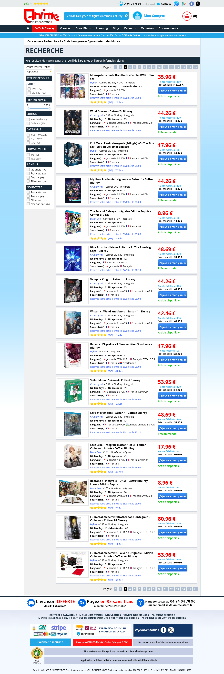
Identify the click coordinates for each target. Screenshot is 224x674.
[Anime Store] (41, 16)
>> (195, 67)
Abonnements (168, 28)
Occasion (147, 28)
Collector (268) (38, 123)
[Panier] (187, 16)
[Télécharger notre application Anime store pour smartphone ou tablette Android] (184, 3)
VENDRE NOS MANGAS (136, 615)
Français (38, 173)
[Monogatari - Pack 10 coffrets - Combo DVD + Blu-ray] (72, 87)
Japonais (39, 169)
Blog (116, 28)
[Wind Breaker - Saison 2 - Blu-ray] (72, 123)
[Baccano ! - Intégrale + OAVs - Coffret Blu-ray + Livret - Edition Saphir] (72, 492)
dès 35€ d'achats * (57, 35)
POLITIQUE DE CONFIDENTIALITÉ (89, 617)
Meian (171, 642)
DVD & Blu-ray (45, 28)
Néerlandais (40, 204)
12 (171, 67)
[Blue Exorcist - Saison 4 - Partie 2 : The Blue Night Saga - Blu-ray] (72, 259)
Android (132, 660)
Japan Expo (122, 651)
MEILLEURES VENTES (91, 615)
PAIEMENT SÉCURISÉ (163, 615)
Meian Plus (182, 642)
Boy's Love (161, 642)
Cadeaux (130, 28)
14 (183, 67)
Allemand (39, 181)
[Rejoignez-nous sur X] (198, 3)
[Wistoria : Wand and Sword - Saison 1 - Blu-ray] (72, 323)
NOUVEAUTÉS (113, 615)
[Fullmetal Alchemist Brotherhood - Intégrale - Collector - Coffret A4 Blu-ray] (72, 528)
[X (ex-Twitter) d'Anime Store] (171, 630)
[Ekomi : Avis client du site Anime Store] (37, 658)
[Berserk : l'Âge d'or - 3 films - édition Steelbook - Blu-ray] (72, 356)
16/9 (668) (36, 158)
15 (189, 67)
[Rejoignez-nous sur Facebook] (191, 3)
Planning (102, 28)
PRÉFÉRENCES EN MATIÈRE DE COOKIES (164, 617)
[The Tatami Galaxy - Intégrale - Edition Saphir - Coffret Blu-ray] (72, 223)
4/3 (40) (35, 154)
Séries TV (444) (39, 135)
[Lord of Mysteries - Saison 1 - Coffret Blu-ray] (72, 424)
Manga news (146, 651)
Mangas (65, 28)
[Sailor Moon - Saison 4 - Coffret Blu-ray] (72, 392)
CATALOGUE (70, 615)
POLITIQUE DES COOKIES (125, 617)
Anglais (37, 177)
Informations (119, 660)
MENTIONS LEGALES (49, 617)
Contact (166, 3)
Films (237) (36, 139)
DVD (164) (37, 89)
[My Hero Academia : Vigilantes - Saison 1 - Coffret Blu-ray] (72, 191)
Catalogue (34, 41)
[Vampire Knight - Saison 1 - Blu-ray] (72, 291)
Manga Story (108, 651)
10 (159, 67)
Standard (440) (39, 119)
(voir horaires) (148, 3)
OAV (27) (35, 142)
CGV (66, 617)
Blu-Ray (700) (39, 92)
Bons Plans (83, 28)
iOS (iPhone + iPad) (147, 660)
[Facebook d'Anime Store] (163, 630)
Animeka (134, 651)
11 (165, 67)
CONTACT (54, 615)
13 (177, 67)
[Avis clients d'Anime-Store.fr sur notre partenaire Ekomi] (36, 3)
